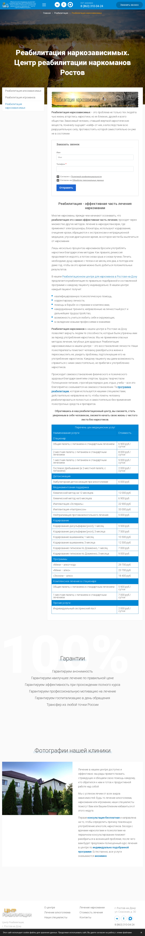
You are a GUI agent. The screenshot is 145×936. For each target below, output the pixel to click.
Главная (47, 13)
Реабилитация (61, 13)
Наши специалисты (55, 917)
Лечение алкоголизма (57, 912)
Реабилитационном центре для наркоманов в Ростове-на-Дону (99, 276)
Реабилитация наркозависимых (15, 106)
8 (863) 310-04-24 (92, 6)
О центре (49, 907)
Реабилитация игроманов (20, 97)
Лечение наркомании (92, 907)
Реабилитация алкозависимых (23, 90)
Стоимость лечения (91, 912)
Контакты (85, 917)
